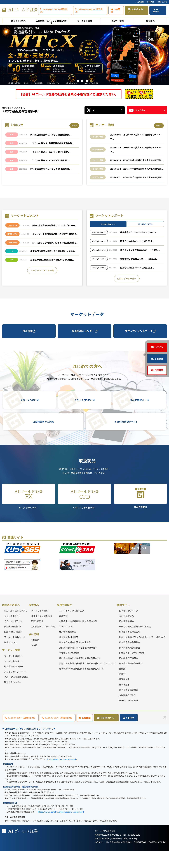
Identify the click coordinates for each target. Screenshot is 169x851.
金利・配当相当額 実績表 (16, 677)
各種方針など (64, 605)
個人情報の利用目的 (68, 637)
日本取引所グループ (128, 610)
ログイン (159, 347)
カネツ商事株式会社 (128, 689)
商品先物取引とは (139, 400)
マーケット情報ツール (14, 637)
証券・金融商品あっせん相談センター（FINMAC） (143, 637)
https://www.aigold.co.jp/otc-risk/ (62, 759)
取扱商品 (150, 20)
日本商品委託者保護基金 (130, 663)
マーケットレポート (13, 661)
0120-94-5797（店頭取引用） (53, 10)
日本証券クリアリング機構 (131, 652)
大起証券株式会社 (127, 695)
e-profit (156, 10)
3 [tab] (87, 81)
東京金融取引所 (126, 615)
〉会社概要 (140, 2)
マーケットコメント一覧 (42, 270)
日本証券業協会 (126, 621)
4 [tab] (91, 81)
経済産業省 (124, 679)
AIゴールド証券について (15, 610)
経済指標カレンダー (83, 331)
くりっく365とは (29, 400)
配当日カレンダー (12, 682)
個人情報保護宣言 (67, 631)
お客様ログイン (136, 10)
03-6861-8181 (134, 834)
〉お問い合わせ (161, 2)
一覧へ (74, 125)
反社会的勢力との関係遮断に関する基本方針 (80, 658)
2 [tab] (82, 81)
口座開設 (115, 10)
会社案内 (35, 640)
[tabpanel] (84, 55)
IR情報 (34, 645)
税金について (10, 642)
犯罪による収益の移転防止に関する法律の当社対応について (87, 663)
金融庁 (122, 668)
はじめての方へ (18, 20)
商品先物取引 (140, 507)
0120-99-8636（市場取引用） (89, 10)
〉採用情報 (150, 2)
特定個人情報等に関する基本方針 (75, 642)
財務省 (122, 673)
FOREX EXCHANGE (128, 700)
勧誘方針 (63, 615)
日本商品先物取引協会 (129, 642)
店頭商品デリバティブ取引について (51, 21)
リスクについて (66, 626)
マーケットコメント (13, 655)
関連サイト (123, 605)
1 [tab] (78, 81)
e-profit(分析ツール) (125, 421)
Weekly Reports (108, 224)
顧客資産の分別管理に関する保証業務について (81, 668)
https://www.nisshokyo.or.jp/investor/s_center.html (61, 811)
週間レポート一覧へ (126, 278)
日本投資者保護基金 (128, 658)
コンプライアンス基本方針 (71, 610)
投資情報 (28, 331)
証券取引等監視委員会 (129, 631)
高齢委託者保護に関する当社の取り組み (78, 647)
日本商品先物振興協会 (129, 647)
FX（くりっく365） (28, 507)
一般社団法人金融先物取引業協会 (135, 626)
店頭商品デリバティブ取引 (43, 626)
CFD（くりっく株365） (84, 507)
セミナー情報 (117, 20)
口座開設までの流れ (43, 421)
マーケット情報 (84, 20)
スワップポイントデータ (139, 331)
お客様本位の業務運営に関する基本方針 (78, 621)
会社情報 (34, 634)
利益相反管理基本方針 (69, 652)
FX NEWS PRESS (145, 224)
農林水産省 (124, 684)
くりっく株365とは (84, 400)
